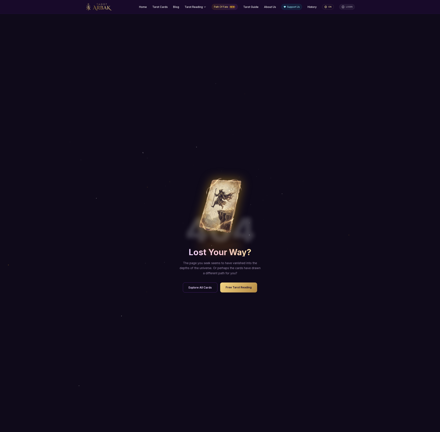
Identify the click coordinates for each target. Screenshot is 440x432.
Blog (176, 7)
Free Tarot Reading (239, 287)
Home (143, 7)
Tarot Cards (160, 7)
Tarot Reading (194, 7)
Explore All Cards (200, 287)
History (312, 7)
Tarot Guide (250, 7)
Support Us (293, 6)
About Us (270, 7)
